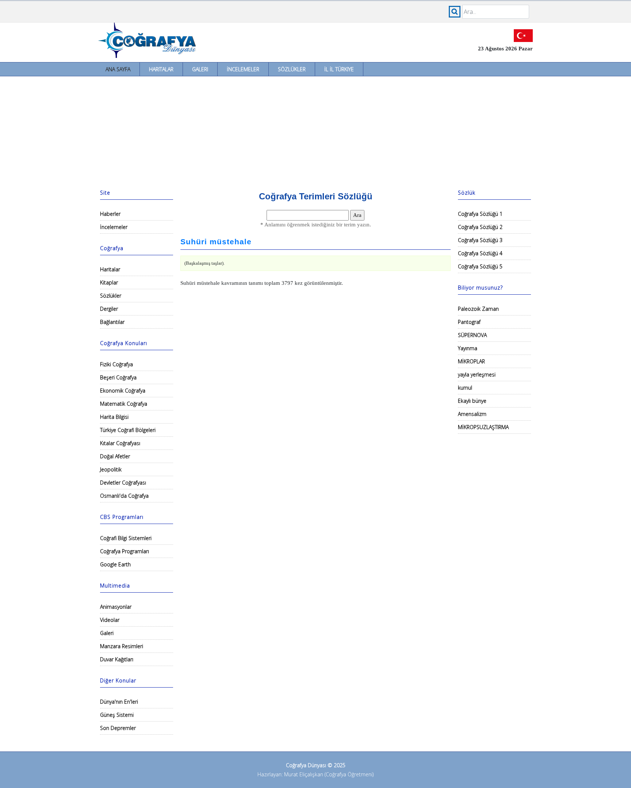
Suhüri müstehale (216, 241)
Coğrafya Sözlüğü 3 (480, 240)
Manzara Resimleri (121, 646)
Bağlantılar (112, 321)
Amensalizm (472, 413)
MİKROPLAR (471, 361)
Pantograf (469, 321)
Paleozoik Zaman (478, 308)
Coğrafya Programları (124, 551)
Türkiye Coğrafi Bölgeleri (128, 429)
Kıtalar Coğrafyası (120, 443)
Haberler (110, 213)
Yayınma (467, 348)
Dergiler (109, 308)
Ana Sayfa (118, 69)
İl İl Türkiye (339, 69)
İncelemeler (243, 69)
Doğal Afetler (115, 456)
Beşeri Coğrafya (118, 377)
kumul (465, 387)
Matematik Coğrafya (123, 403)
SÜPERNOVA (472, 335)
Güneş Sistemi (117, 714)
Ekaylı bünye (472, 400)
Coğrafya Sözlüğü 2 (480, 226)
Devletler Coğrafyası (123, 482)
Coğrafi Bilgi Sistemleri (126, 538)
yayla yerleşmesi (477, 374)
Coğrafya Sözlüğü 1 (480, 213)
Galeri (200, 69)
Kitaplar (109, 282)
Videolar (109, 619)
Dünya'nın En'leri (119, 701)
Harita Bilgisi (114, 416)
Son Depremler (118, 727)
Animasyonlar (115, 606)
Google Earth (115, 564)
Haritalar (161, 69)
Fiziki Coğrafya (116, 364)
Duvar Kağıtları (116, 659)
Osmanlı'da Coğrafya (124, 495)
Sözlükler (292, 69)
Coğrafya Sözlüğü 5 (480, 266)
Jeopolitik (111, 469)
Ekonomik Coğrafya (122, 390)
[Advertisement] (315, 131)
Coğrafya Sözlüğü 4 (480, 253)
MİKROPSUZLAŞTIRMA (483, 427)
